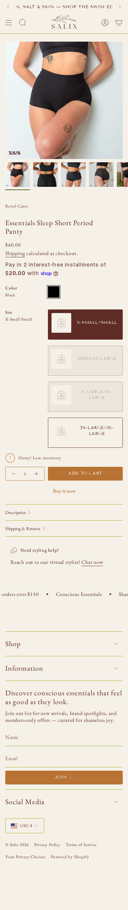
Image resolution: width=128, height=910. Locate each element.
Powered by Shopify (70, 857)
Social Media (25, 801)
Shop (13, 643)
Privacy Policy (47, 844)
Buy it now (64, 490)
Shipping (15, 253)
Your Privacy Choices (25, 857)
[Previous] (8, 7)
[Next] (120, 7)
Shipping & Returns (22, 528)
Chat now (92, 562)
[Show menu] (8, 22)
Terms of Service (81, 844)
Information (24, 668)
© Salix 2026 (17, 844)
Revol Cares (16, 206)
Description (15, 512)
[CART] (119, 22)
